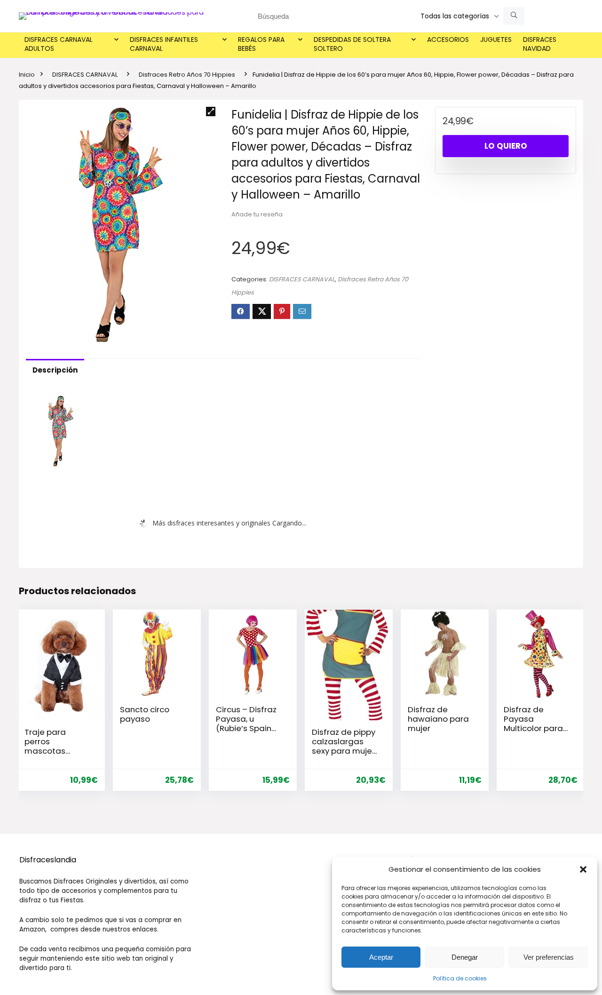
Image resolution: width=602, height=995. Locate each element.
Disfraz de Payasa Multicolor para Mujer (533, 723)
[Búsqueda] (513, 16)
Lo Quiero (505, 145)
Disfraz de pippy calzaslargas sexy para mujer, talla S (344, 746)
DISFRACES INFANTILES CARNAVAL (164, 44)
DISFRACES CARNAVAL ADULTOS (58, 44)
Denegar (465, 957)
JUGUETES (496, 39)
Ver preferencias (548, 957)
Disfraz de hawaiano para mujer (438, 719)
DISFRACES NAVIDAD (539, 44)
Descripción (55, 370)
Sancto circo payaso (144, 714)
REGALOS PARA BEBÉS (261, 44)
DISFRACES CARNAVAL (85, 74)
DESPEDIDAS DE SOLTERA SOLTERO (352, 44)
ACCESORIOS (448, 39)
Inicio (27, 74)
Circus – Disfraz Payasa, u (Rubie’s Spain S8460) (246, 723)
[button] (583, 869)
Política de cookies (460, 978)
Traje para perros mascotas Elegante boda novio (53, 750)
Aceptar (381, 957)
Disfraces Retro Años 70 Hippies (187, 74)
